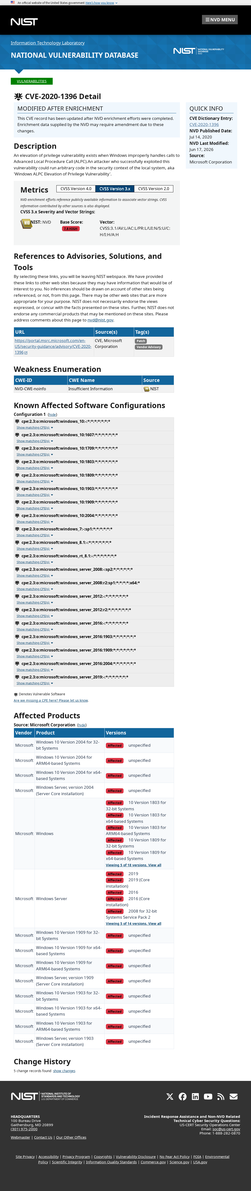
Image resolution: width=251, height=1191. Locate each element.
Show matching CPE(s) (33, 427)
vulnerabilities (32, 81)
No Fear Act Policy (174, 1156)
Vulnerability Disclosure (136, 1156)
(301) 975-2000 (24, 1128)
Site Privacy (25, 1156)
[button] (220, 19)
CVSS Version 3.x (115, 188)
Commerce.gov (153, 1162)
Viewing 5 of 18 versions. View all (133, 865)
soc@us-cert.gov (226, 1128)
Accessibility (48, 1156)
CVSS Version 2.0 (153, 188)
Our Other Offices (71, 1137)
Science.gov (179, 1162)
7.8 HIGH (70, 228)
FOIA (197, 1156)
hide (52, 414)
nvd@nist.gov (100, 320)
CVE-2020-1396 (204, 124)
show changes (64, 1071)
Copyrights (103, 1156)
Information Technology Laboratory (48, 43)
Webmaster (20, 1137)
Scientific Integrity (67, 1162)
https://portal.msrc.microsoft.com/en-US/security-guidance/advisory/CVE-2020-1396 (53, 346)
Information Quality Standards (111, 1162)
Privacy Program (76, 1156)
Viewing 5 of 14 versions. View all (133, 923)
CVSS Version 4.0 (76, 188)
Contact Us (43, 1137)
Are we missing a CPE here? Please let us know (51, 700)
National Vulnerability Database (74, 55)
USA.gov (200, 1162)
